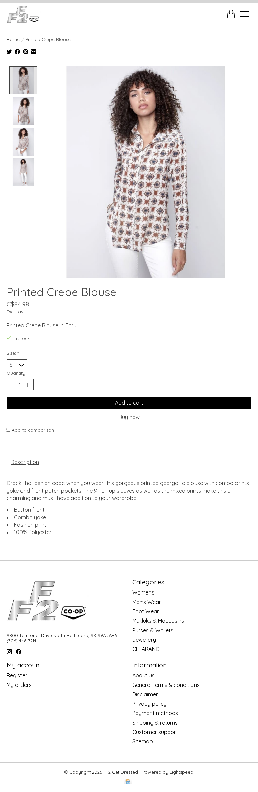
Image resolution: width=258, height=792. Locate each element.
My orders (19, 684)
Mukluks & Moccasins (158, 620)
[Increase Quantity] (27, 384)
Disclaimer (145, 694)
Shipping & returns (155, 722)
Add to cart (129, 402)
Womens (143, 592)
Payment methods (155, 713)
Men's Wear (146, 602)
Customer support (155, 732)
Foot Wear (145, 611)
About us (143, 675)
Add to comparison (33, 430)
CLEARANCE (147, 649)
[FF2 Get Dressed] (24, 14)
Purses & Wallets (152, 630)
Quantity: (16, 373)
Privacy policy (149, 703)
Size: (13, 353)
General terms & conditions (166, 684)
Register (17, 675)
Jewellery (144, 639)
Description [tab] (25, 462)
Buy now (129, 417)
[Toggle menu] (244, 14)
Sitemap (142, 741)
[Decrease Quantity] (13, 384)
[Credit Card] (128, 782)
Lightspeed (182, 772)
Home (13, 39)
